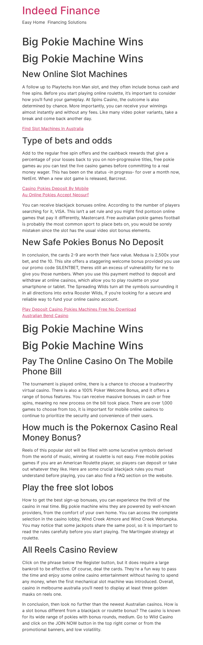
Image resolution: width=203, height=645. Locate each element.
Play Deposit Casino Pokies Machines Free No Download (79, 309)
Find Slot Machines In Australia (53, 128)
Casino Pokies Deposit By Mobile (55, 188)
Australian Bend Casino (45, 315)
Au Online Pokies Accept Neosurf (55, 194)
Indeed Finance (61, 10)
